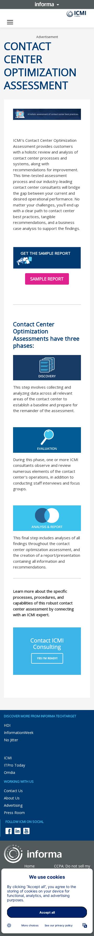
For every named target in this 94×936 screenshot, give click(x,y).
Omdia (9, 772)
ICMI (8, 757)
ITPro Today (14, 765)
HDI (7, 725)
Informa (47, 4)
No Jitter (11, 739)
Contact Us (13, 790)
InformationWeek (18, 732)
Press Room (14, 812)
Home (29, 866)
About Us (12, 798)
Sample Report (47, 279)
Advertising (13, 805)
